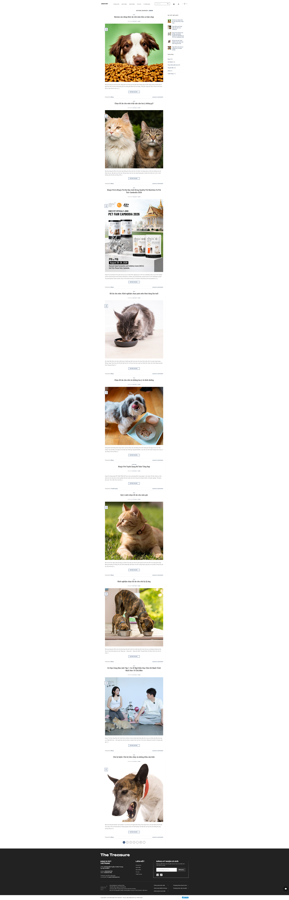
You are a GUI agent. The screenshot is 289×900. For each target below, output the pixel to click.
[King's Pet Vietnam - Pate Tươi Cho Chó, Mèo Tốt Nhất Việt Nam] (104, 3)
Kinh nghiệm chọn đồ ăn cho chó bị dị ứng (134, 581)
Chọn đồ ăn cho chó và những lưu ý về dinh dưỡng (134, 380)
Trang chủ (116, 4)
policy (169, 70)
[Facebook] (157, 874)
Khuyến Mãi (170, 68)
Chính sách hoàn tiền (159, 891)
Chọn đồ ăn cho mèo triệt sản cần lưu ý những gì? (134, 103)
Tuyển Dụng (134, 464)
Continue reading (134, 91)
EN (186, 3)
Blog (134, 14)
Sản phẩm (132, 4)
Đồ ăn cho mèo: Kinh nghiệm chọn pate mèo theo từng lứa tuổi (134, 293)
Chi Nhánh (170, 62)
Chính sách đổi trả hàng (160, 888)
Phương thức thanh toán (180, 885)
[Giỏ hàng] (174, 4)
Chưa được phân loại (173, 65)
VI (183, 3)
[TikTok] (161, 874)
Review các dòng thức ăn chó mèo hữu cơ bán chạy (134, 17)
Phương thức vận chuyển (180, 888)
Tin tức (139, 4)
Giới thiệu (124, 4)
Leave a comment (157, 97)
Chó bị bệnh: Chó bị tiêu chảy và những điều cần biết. (134, 757)
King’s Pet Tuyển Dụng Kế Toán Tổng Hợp (134, 466)
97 (140, 842)
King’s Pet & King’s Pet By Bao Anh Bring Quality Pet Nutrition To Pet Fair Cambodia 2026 (178, 35)
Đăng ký (181, 869)
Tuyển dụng (146, 4)
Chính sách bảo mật (159, 885)
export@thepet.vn (114, 877)
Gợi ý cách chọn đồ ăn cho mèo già (134, 495)
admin (151, 10)
